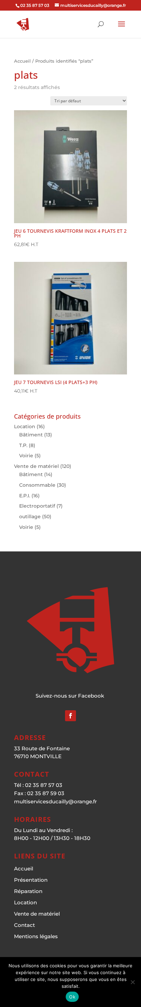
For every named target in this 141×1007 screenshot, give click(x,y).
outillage (30, 516)
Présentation (31, 880)
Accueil (22, 61)
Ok (72, 996)
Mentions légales (36, 936)
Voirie (26, 455)
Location (24, 426)
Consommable (37, 485)
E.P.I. (24, 496)
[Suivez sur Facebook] (70, 715)
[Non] (132, 982)
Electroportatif (37, 506)
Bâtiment (31, 435)
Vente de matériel (36, 466)
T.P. (23, 445)
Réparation (28, 891)
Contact (24, 925)
